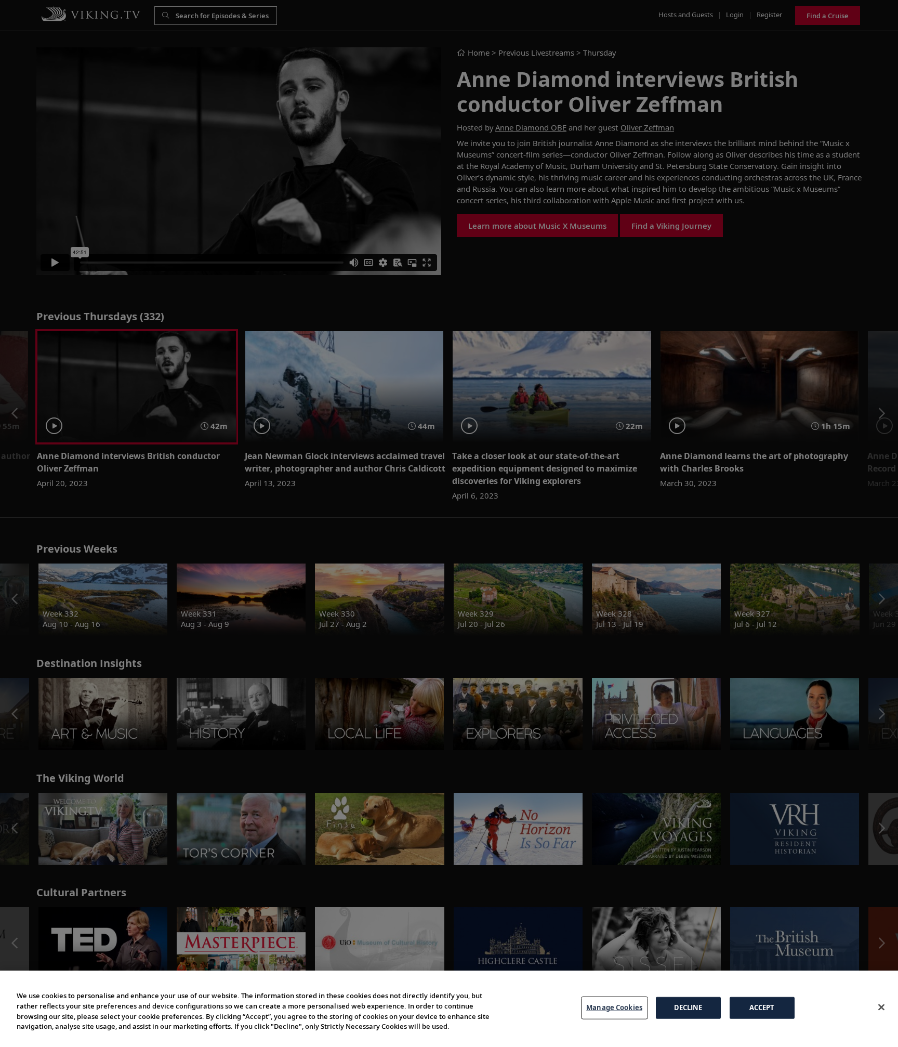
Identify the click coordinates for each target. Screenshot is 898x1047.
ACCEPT (762, 1007)
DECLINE (688, 1007)
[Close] (881, 1007)
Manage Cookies (614, 1007)
